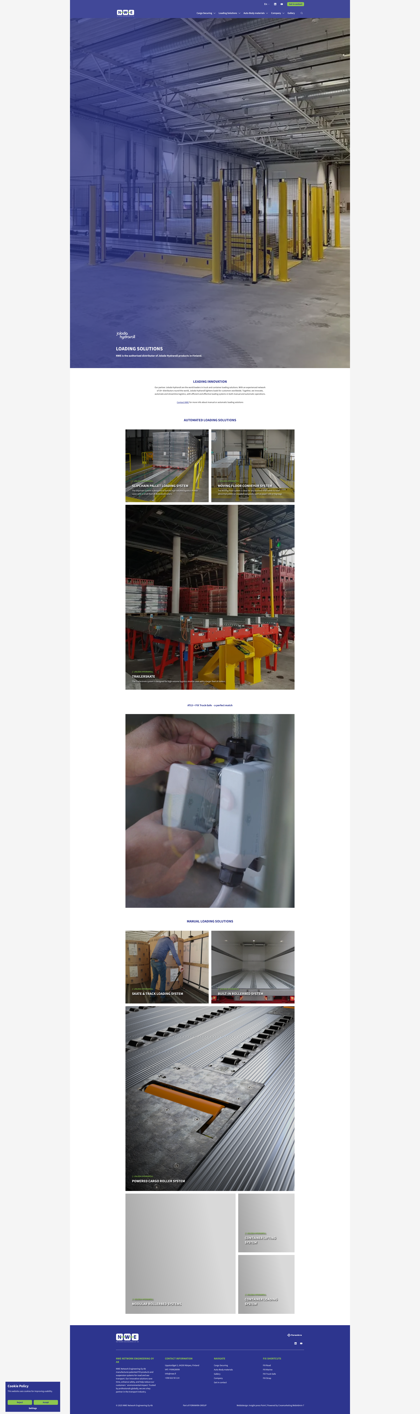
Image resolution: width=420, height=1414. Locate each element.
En (265, 4)
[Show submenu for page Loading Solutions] (239, 13)
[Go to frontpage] (125, 13)
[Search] (301, 13)
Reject (20, 1402)
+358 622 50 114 (172, 1378)
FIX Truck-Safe (269, 1373)
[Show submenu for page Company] (283, 13)
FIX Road (267, 1365)
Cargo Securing (204, 13)
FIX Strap (267, 1378)
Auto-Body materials (254, 13)
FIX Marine (267, 1369)
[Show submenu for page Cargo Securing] (214, 13)
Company (276, 13)
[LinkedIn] (275, 4)
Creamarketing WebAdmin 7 (291, 1405)
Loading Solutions (228, 13)
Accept (46, 1402)
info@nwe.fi (170, 1373)
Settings (33, 1408)
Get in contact (295, 4)
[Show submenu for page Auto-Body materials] (267, 13)
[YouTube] (281, 4)
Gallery (291, 13)
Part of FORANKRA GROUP (194, 1405)
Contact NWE (183, 402)
